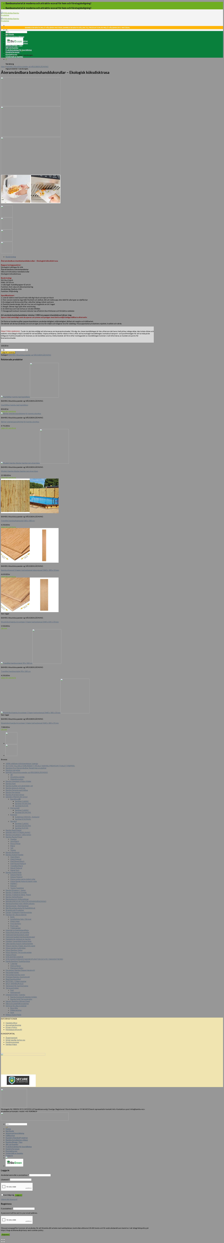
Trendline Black (16, 866)
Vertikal (13, 821)
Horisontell (14, 808)
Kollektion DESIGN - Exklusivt (27, 817)
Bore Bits (14, 1008)
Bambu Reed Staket (13, 830)
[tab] (80, 257)
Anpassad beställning (15, 36)
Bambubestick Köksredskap (17, 899)
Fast (12, 990)
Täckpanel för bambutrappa (17, 986)
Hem (3, 66)
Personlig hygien (12, 972)
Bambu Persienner (13, 792)
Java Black (14, 841)
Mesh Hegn (15, 921)
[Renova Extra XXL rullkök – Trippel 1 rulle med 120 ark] (11, 755)
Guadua (13, 839)
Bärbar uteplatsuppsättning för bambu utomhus (20, 422)
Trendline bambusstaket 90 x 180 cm (16, 671)
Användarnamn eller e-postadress (15, 1175)
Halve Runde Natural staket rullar (23, 881)
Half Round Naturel (18, 863)
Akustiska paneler (17, 777)
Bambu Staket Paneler (14, 854)
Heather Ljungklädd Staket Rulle (18, 941)
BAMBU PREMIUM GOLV (17, 797)
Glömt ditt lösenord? (9, 1199)
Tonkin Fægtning (17, 888)
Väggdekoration (16, 779)
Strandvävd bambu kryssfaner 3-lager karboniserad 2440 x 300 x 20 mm (30, 723)
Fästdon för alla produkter (16, 914)
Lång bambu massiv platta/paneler (19, 943)
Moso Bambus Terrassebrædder (19, 952)
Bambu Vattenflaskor (14, 897)
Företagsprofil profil (14, 1029)
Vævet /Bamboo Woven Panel (18, 1001)
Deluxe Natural (16, 877)
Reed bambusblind (13, 979)
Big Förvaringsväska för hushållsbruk (20, 908)
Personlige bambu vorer (15, 974)
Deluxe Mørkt (16, 874)
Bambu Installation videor (17, 43)
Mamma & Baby (16, 968)
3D (11, 774)
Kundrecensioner (12, 1042)
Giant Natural (15, 859)
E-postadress (7, 1208)
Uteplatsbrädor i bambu (15, 994)
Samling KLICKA (21, 806)
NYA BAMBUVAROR (14, 957)
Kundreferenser (13, 52)
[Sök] (6, 1127)
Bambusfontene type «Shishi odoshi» (20, 903)
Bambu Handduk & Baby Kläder (18, 781)
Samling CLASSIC (22, 801)
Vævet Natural (16, 868)
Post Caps (14, 926)
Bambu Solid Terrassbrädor (21, 999)
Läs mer (4, 628)
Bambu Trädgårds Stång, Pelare (18, 894)
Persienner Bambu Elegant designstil (20, 970)
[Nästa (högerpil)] (4, 1241)
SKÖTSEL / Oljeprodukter (16, 981)
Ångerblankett (11, 1038)
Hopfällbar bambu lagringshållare (14, 405)
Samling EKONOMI (23, 803)
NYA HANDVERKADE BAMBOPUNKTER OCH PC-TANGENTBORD (34, 959)
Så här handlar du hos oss (15, 1040)
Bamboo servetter (13, 770)
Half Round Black (17, 861)
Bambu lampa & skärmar (15, 788)
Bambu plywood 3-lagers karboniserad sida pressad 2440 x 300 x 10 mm (30, 570)
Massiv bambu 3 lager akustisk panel (20, 946)
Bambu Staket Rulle (13, 872)
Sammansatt (15, 992)
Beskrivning (11, 257)
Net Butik (10, 34)
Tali (11, 848)
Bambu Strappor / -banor (16, 890)
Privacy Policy (11, 1027)
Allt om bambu (12, 48)
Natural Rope (11, 954)
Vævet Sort (14, 870)
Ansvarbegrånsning (13, 1025)
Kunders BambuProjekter (17, 41)
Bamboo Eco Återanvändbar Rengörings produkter (26, 768)
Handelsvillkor (11, 1023)
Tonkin (13, 850)
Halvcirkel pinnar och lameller (17, 932)
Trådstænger (15, 928)
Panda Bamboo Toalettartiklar (18, 961)
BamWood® (15, 799)
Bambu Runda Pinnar (14, 837)
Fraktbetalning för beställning (19, 50)
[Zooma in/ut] (4, 1239)
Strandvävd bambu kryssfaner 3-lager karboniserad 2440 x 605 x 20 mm (30, 622)
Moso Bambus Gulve (14, 950)
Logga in (18, 1195)
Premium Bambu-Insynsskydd (18, 977)
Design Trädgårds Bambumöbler (19, 912)
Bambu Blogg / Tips (14, 45)
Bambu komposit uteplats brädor (23, 997)
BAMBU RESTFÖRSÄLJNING (18, 832)
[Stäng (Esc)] (2, 1239)
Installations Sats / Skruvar (20, 919)
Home (8, 32)
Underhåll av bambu (14, 56)
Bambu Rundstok (12, 852)
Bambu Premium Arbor (15, 794)
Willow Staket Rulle (13, 1014)
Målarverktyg (15, 1010)
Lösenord (5, 1179)
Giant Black (15, 857)
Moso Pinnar (15, 843)
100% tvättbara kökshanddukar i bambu (22, 763)
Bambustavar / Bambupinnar (17, 906)
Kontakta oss (11, 54)
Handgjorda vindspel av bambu (18, 939)
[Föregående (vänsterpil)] (2, 1241)
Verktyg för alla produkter (16, 1006)
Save (12, 1012)
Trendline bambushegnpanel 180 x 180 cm (18, 520)
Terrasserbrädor (12, 988)
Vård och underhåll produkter (17, 1003)
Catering (13, 963)
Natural (13, 886)
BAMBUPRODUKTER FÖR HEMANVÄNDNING (26, 901)
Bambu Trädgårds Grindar (16, 892)
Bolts (12, 917)
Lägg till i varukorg (8, 352)
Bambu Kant (11, 783)
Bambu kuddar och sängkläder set (19, 786)
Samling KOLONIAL (23, 819)
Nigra (12, 846)
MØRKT (13, 883)
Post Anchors (15, 923)
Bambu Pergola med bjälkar (17, 790)
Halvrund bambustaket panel (17, 934)
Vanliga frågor (11, 1044)
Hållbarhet (10, 39)
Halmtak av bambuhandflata (17, 930)
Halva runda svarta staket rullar (22, 879)
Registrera (5, 1234)
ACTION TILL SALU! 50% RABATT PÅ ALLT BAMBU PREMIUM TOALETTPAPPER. (40, 766)
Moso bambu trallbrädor (16, 948)
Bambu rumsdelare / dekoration (18, 834)
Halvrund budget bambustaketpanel (20, 937)
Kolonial (13, 814)
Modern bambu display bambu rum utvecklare (19, 471)
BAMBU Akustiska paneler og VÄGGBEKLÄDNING (27, 66)
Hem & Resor (15, 966)
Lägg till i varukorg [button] (8, 411)
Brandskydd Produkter (15, 910)
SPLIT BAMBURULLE (14, 983)
